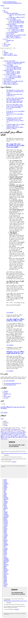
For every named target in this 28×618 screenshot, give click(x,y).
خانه (4, 10)
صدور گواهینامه (10, 40)
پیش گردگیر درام (10, 33)
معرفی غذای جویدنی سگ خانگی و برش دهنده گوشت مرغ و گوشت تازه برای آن (15, 145)
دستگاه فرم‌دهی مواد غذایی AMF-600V (15, 62)
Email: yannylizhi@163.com (9, 1)
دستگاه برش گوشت (11, 24)
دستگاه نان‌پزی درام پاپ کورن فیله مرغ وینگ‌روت (12, 430)
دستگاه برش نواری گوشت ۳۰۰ (16, 29)
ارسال (2, 418)
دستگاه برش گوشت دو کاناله (16, 26)
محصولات (5, 11)
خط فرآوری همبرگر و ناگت (12, 36)
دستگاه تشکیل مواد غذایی (12, 13)
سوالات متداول (7, 44)
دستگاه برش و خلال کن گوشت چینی (13, 437)
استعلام (11, 312)
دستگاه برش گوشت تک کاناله (16, 25)
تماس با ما (5, 45)
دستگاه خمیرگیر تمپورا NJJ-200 (16, 21)
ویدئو (7, 41)
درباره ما (5, 39)
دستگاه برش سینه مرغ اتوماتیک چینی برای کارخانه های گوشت (15, 352)
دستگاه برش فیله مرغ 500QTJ (13, 37)
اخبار (4, 43)
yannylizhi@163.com (11, 384)
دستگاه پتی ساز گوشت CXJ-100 (17, 17)
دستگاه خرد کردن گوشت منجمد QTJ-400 (16, 34)
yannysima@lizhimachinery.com (13, 383)
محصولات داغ (14, 429)
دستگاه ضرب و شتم (11, 18)
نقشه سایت (7, 429)
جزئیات (8, 312)
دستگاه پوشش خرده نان (12, 32)
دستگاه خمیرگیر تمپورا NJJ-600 (16, 22)
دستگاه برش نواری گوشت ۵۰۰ (16, 30)
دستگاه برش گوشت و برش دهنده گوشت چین (15, 431)
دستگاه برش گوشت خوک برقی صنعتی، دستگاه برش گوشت (15, 319)
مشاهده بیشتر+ (4, 412)
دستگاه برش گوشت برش (12, 28)
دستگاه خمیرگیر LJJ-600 (15, 20)
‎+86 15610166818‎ (10, 380)
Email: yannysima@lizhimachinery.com (12, 3)
